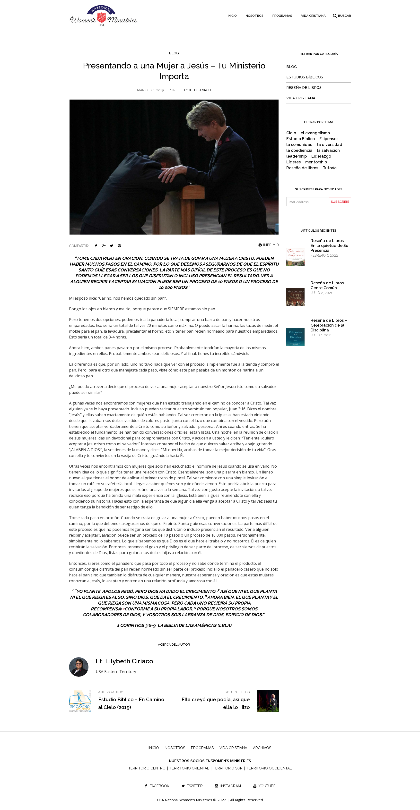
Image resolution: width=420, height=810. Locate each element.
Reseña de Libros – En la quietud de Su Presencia (329, 245)
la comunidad (299, 145)
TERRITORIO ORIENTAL (189, 768)
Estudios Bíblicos (304, 77)
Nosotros (175, 748)
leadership (296, 156)
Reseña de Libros (304, 87)
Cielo (291, 133)
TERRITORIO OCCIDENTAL (269, 768)
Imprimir (270, 244)
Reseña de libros (302, 168)
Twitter (111, 245)
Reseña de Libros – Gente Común (329, 285)
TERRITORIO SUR (228, 768)
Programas (202, 748)
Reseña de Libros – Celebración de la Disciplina (329, 325)
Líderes (293, 162)
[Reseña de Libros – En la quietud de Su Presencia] (295, 262)
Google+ (103, 245)
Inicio (154, 748)
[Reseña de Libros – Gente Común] (295, 301)
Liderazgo (321, 156)
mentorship (316, 162)
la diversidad (329, 145)
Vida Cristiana (300, 98)
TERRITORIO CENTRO (147, 768)
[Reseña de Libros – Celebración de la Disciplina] (295, 341)
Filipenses (328, 139)
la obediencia (299, 150)
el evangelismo (315, 133)
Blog (174, 53)
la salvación (328, 150)
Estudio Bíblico (300, 139)
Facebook (96, 245)
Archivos (262, 748)
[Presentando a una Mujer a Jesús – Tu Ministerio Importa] (174, 167)
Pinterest (119, 245)
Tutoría (330, 168)
